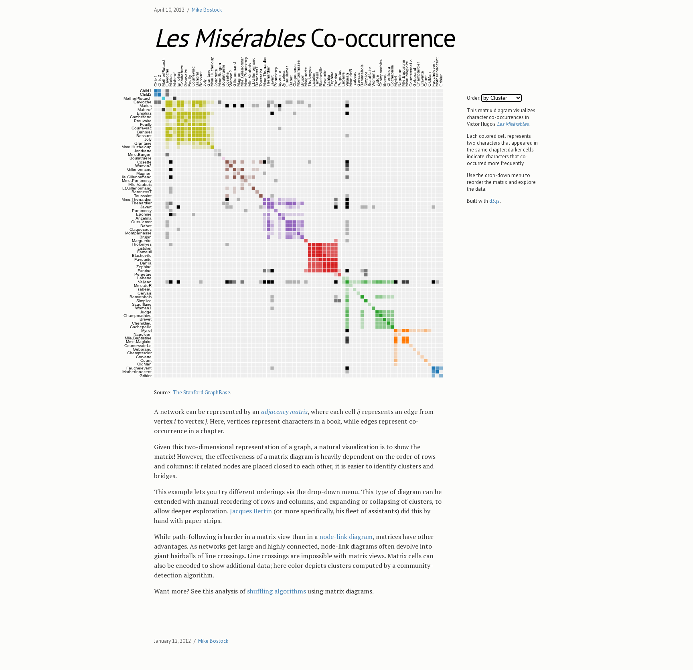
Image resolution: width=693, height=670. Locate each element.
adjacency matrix (284, 411)
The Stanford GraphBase (201, 392)
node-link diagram (346, 536)
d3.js (494, 201)
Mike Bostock (207, 9)
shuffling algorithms (276, 591)
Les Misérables (513, 124)
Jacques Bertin (251, 511)
